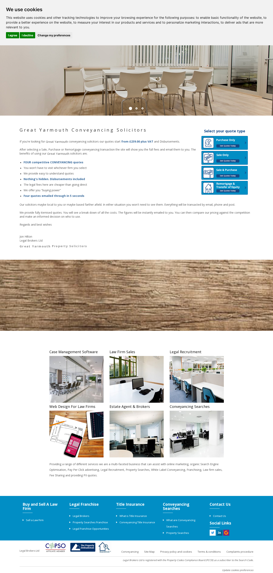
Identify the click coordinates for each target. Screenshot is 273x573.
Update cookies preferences (237, 570)
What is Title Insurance (133, 516)
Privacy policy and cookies (176, 551)
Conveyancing (129, 551)
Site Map (149, 551)
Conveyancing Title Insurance (137, 522)
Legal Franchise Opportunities (91, 528)
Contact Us (219, 516)
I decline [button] (27, 35)
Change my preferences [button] (54, 35)
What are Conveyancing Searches (180, 523)
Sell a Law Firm (35, 520)
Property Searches (177, 533)
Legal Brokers (81, 516)
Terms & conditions (209, 551)
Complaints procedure (239, 551)
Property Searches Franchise (90, 522)
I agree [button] (12, 35)
